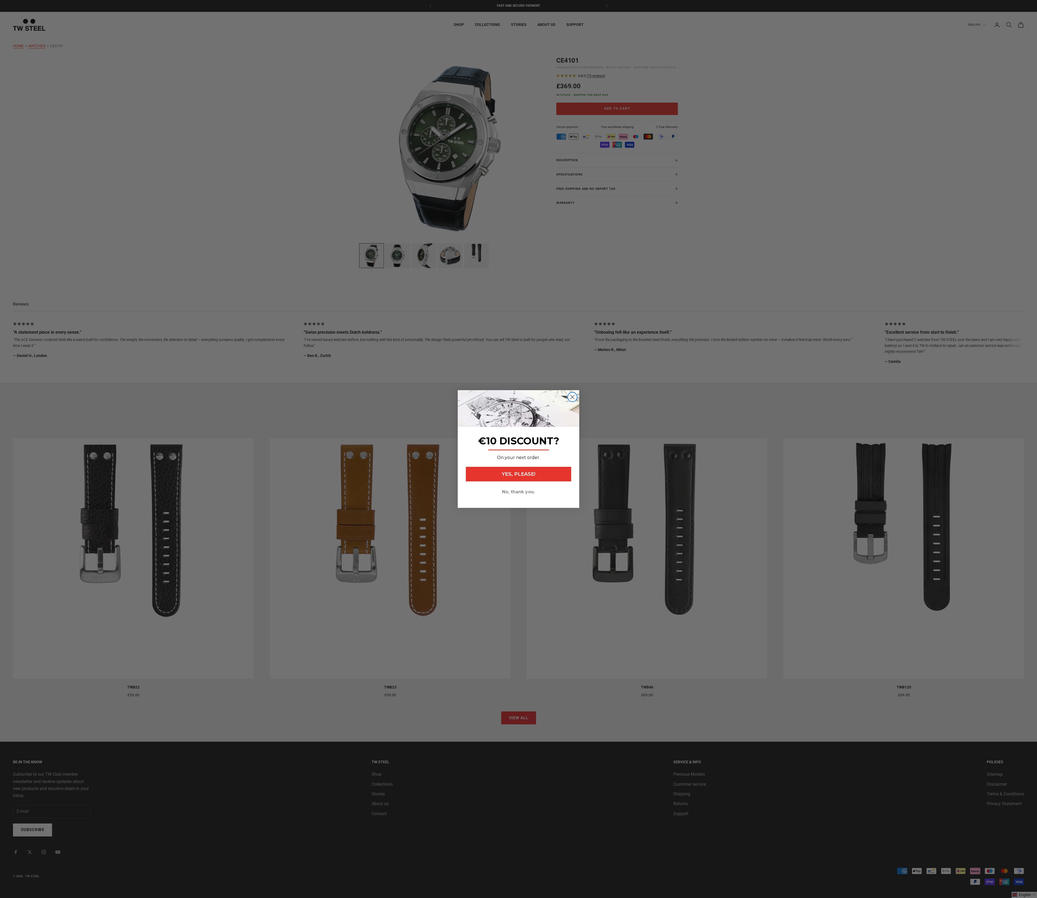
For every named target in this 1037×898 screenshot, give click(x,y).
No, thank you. (518, 491)
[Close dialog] (572, 397)
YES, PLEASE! (518, 474)
